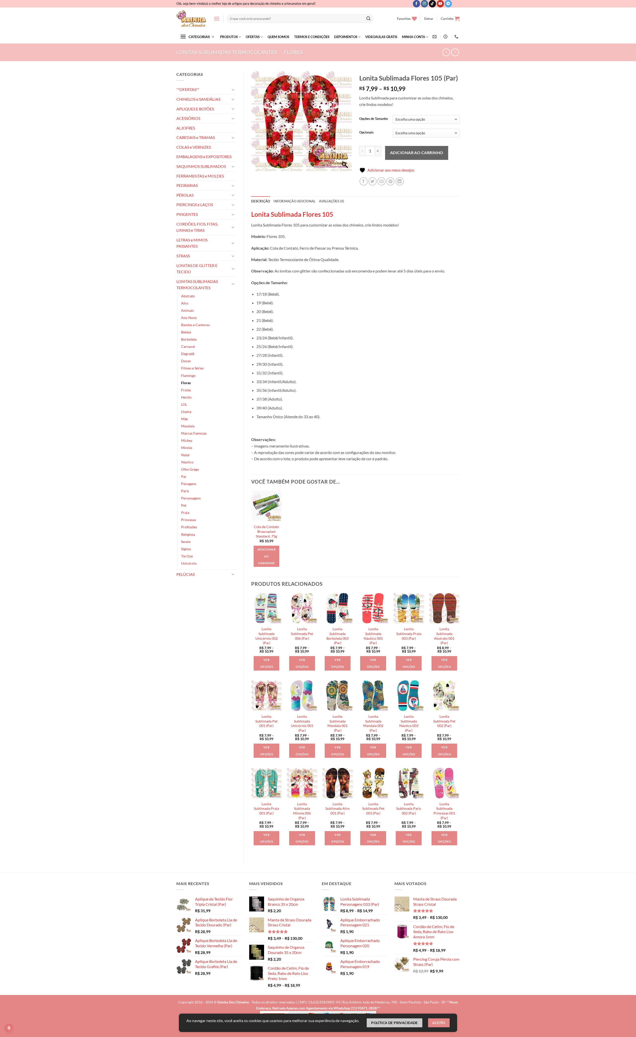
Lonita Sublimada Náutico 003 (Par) (408, 723)
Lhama (186, 411)
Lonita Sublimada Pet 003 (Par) (373, 808)
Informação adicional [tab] (295, 201)
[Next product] (446, 52)
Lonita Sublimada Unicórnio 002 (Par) (266, 636)
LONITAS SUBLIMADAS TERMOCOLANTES (226, 52)
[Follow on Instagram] (424, 3)
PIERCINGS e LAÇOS (194, 204)
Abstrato (188, 296)
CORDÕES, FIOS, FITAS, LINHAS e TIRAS (197, 227)
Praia (185, 512)
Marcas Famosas (194, 433)
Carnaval (188, 346)
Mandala (188, 426)
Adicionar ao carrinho (416, 152)
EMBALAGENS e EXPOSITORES (204, 156)
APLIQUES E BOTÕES (195, 108)
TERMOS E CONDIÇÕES (311, 37)
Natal (185, 455)
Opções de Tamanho (373, 119)
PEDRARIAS (187, 185)
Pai (183, 476)
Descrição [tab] (260, 201)
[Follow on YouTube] (440, 3)
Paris (185, 491)
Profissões (189, 527)
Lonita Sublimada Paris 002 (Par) (408, 808)
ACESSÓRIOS (188, 118)
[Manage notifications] (9, 1028)
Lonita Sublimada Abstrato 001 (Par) (444, 636)
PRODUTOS (229, 37)
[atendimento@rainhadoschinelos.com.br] (435, 37)
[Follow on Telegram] (448, 3)
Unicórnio (189, 563)
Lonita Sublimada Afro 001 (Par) (337, 808)
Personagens (191, 498)
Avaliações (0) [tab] (331, 201)
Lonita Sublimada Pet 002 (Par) (444, 721)
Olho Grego (190, 469)
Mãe (184, 419)
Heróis (186, 397)
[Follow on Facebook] (416, 3)
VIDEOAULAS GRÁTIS (381, 37)
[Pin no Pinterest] (390, 181)
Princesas (188, 520)
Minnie (186, 448)
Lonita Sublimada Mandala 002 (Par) (373, 723)
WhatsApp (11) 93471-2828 (355, 1008)
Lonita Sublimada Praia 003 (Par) (408, 633)
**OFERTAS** (187, 89)
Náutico (187, 462)
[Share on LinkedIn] (400, 181)
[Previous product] (455, 52)
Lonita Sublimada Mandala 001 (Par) (337, 723)
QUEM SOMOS (278, 37)
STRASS (183, 255)
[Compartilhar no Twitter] (372, 181)
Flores (293, 52)
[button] (217, 18)
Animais (187, 310)
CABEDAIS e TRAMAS (195, 137)
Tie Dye (187, 556)
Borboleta (189, 339)
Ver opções (266, 663)
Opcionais (366, 132)
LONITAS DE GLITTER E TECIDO (196, 268)
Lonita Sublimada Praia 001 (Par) (266, 808)
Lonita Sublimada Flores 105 (292, 214)
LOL (184, 404)
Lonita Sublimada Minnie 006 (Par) (302, 811)
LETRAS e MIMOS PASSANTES (191, 243)
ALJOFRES (185, 128)
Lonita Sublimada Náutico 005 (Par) (373, 636)
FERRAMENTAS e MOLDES (200, 176)
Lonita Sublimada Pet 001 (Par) (266, 721)
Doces (186, 361)
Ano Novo (189, 318)
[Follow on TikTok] (432, 3)
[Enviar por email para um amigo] (381, 181)
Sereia (186, 542)
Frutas (186, 390)
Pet (183, 505)
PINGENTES (187, 214)
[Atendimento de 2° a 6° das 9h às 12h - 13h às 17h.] (446, 37)
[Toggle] (233, 89)
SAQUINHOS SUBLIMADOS (201, 166)
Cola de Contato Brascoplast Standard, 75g (266, 531)
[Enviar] (368, 18)
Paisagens (188, 484)
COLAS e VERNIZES (193, 147)
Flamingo (188, 375)
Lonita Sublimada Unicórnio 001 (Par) (302, 723)
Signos (186, 549)
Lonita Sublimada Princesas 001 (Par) (444, 811)
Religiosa (188, 534)
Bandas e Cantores (195, 325)
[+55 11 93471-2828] (457, 37)
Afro (184, 303)
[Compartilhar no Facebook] (363, 181)
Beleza (186, 332)
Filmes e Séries (192, 368)
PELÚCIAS (185, 574)
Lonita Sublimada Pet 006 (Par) (302, 633)
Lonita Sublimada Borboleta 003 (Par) (337, 636)
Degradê (187, 354)
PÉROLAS (185, 195)
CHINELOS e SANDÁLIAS (198, 99)
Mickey (186, 440)
